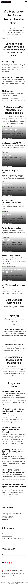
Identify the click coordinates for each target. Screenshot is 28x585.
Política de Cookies (7, 517)
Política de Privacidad (7, 516)
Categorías (5, 554)
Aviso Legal (5, 519)
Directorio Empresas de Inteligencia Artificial (13, 538)
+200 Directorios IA (7, 536)
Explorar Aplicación (7, 280)
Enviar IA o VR (5, 533)
